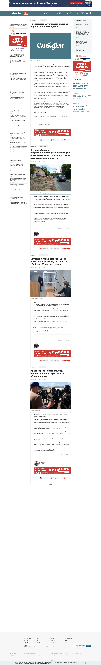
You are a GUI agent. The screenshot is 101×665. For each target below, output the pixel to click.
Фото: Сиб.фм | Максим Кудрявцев (37, 192)
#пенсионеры (48, 116)
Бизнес (39, 640)
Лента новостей (14, 20)
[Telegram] (44, 161)
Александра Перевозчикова (44, 125)
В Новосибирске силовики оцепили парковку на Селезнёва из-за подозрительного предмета (17, 98)
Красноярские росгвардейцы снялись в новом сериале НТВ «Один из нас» (17, 67)
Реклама (25, 645)
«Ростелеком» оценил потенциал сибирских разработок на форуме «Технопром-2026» (16, 197)
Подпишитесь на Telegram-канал (51, 193)
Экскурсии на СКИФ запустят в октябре (17, 142)
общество (43, 20)
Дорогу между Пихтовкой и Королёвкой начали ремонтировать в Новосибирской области (18, 191)
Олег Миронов (42, 233)
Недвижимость (68, 638)
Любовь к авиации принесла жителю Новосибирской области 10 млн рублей (17, 138)
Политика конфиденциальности (56, 657)
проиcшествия (43, 146)
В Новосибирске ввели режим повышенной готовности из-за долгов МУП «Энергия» (18, 25)
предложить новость (14, 21)
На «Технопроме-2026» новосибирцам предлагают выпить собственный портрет (18, 116)
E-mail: (50, 646)
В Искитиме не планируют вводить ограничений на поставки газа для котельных (16, 165)
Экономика (53, 642)
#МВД (52, 116)
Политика (53, 640)
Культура (26, 642)
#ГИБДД (54, 116)
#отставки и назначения (39, 116)
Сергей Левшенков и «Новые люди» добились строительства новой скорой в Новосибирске (18, 127)
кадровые (46, 110)
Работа (66, 640)
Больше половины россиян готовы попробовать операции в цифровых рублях (18, 104)
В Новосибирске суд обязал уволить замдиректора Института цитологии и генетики (17, 110)
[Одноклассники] (39, 162)
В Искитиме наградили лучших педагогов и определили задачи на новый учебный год (18, 147)
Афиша (52, 638)
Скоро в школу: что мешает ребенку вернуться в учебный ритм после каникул (18, 185)
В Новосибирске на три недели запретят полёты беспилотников (18, 152)
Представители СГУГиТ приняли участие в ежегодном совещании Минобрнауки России (18, 92)
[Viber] (43, 162)
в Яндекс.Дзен (12, 655)
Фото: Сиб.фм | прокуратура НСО (36, 298)
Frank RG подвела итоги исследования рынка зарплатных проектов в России (17, 121)
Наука (38, 642)
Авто (38, 638)
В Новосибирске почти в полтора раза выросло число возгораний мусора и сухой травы (18, 203)
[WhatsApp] (41, 162)
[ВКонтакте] (38, 162)
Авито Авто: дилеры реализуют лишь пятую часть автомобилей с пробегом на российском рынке (18, 73)
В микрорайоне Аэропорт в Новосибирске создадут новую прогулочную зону (18, 133)
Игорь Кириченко (42, 463)
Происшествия (27, 638)
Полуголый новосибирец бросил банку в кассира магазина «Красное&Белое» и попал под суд (18, 179)
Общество (26, 640)
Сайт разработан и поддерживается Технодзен (79, 658)
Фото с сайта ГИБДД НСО (35, 60)
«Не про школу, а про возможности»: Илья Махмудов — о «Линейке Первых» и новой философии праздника (18, 79)
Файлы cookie (53, 660)
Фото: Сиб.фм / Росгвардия (35, 410)
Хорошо (83, 662)
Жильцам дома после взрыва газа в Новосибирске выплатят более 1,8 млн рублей (17, 86)
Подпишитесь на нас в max (65, 119)
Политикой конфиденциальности (44, 663)
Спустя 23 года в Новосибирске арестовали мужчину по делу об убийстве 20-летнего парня (18, 61)
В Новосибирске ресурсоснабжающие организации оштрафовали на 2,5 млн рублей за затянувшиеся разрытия (17, 55)
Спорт (66, 642)
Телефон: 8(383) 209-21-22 (29, 646)
